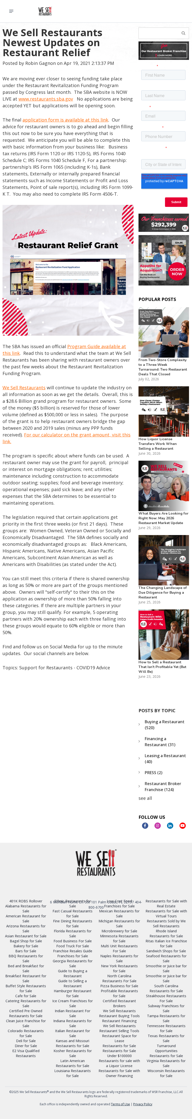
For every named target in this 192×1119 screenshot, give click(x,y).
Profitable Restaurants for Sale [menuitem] (119, 993)
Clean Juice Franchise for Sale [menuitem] (26, 1023)
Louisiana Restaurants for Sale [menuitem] (72, 1073)
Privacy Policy (142, 1104)
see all (145, 798)
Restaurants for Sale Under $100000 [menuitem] (119, 1053)
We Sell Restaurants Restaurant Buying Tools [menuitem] (119, 1013)
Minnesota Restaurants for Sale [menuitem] (119, 938)
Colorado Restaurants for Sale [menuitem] (26, 1033)
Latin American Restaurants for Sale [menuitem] (72, 1063)
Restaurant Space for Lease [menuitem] (119, 1038)
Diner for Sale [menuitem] (26, 1045)
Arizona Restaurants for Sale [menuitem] (26, 928)
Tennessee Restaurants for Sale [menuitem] (166, 1028)
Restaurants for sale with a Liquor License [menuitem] (119, 1063)
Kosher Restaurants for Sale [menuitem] (73, 1053)
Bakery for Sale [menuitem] (26, 946)
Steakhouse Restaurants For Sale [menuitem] (166, 998)
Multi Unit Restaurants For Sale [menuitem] (119, 948)
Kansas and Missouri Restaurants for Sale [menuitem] (72, 1043)
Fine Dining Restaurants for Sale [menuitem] (72, 923)
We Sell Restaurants (24, 388)
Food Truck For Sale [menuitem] (72, 946)
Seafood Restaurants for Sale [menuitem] (166, 958)
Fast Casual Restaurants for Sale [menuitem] (72, 913)
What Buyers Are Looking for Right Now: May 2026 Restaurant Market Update (163, 518)
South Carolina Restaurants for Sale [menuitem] (166, 988)
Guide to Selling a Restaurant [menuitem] (72, 983)
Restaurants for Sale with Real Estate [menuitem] (166, 903)
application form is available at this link (65, 120)
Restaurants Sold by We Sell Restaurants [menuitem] (166, 923)
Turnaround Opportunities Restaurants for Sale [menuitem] (166, 1050)
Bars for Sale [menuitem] (25, 951)
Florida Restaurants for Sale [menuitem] (73, 933)
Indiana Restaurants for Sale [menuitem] (72, 1023)
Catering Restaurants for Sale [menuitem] (26, 1003)
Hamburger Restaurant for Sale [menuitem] (73, 993)
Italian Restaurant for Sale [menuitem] (72, 1033)
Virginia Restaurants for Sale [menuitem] (166, 1063)
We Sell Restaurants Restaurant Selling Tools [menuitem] (119, 1028)
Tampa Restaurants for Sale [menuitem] (166, 1018)
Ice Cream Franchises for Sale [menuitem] (72, 1003)
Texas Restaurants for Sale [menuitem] (166, 1038)
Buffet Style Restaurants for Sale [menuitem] (26, 988)
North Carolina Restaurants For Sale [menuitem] (119, 978)
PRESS (153, 772)
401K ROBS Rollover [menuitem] (25, 901)
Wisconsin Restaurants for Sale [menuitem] (166, 1073)
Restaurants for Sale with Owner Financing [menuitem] (119, 1073)
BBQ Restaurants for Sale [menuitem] (25, 958)
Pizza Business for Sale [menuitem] (119, 985)
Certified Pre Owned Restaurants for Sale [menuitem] (25, 1013)
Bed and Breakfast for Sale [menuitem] (26, 968)
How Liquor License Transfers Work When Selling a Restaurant (157, 444)
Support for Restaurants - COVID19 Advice (64, 668)
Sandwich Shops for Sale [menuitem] (166, 951)
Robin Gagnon (40, 63)
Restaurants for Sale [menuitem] (119, 1045)
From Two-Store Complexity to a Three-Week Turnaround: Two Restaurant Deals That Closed (162, 367)
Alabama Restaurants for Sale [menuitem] (25, 908)
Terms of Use (120, 1104)
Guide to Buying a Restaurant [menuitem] (72, 973)
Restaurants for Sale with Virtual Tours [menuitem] (166, 913)
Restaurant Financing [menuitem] (119, 1020)
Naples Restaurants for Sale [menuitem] (119, 958)
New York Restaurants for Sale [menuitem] (119, 968)
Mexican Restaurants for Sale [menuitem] (119, 913)
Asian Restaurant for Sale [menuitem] (25, 936)
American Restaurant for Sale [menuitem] (26, 918)
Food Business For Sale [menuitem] (73, 941)
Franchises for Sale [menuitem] (72, 956)
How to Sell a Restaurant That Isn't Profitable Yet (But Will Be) (162, 667)
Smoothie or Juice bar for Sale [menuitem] (166, 968)
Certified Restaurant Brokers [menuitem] (119, 1003)
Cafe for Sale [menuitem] (25, 995)
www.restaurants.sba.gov (45, 99)
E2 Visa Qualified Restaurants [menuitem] (26, 1053)
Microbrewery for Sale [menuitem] (119, 931)
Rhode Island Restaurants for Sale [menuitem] (166, 933)
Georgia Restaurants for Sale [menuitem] (72, 963)
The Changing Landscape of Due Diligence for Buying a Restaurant (162, 592)
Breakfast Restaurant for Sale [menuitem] (25, 978)
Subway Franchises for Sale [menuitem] (166, 1008)
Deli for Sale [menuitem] (26, 1040)
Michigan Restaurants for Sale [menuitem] (119, 923)
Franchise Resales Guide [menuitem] (72, 951)
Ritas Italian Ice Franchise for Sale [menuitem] (166, 943)
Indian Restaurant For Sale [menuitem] (72, 1013)
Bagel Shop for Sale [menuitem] (26, 941)
